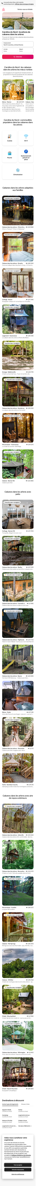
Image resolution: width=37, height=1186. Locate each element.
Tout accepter (18, 1165)
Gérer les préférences (17, 1174)
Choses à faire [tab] (25, 1104)
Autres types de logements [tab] (10, 1104)
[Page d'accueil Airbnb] (3, 9)
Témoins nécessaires (18, 1169)
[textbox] (10, 51)
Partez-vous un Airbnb (25, 9)
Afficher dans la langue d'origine (24, 4)
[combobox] (18, 45)
